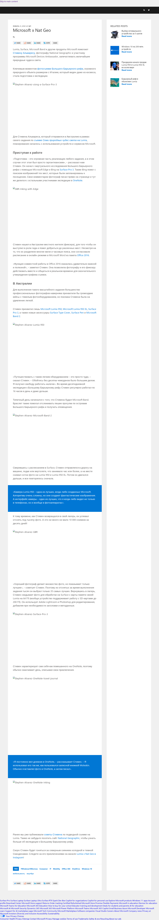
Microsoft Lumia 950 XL (75, 308)
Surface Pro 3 (67, 169)
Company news (135, 911)
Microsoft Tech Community (45, 911)
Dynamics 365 (33, 908)
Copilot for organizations (76, 900)
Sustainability (54, 913)
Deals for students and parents (116, 905)
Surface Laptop (16, 900)
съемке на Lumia (60, 140)
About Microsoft (121, 911)
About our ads (115, 918)
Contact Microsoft (37, 918)
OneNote (77, 180)
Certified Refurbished (72, 903)
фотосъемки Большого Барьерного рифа (60, 68)
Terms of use (72, 918)
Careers (110, 911)
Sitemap (25, 918)
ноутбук (30, 873)
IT (50, 869)
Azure (124, 908)
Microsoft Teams (82, 908)
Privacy (49, 918)
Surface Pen (77, 312)
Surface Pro (5, 900)
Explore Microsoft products (120, 900)
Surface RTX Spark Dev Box (53, 900)
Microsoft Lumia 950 (51, 308)
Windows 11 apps (140, 900)
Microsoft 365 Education (37, 905)
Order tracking (56, 903)
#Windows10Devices (29, 869)
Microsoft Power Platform (63, 908)
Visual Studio (101, 911)
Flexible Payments (110, 903)
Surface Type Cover (60, 312)
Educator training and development (87, 905)
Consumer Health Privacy (11, 918)
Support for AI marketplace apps (19, 911)
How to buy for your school (60, 905)
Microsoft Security (19, 908)
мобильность (19, 873)
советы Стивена (53, 834)
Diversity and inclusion (27, 913)
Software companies (86, 911)
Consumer (44, 869)
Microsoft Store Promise (92, 903)
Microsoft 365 (46, 908)
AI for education (136, 905)
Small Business (115, 908)
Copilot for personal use (98, 900)
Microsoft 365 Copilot (99, 908)
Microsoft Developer (136, 908)
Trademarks (83, 918)
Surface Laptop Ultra (32, 900)
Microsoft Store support (32, 903)
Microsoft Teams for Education (13, 905)
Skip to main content (9, 1)
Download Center (13, 903)
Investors (13, 913)
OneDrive (76, 869)
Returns (46, 903)
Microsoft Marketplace (67, 911)
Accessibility (42, 913)
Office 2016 (83, 255)
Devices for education (148, 903)
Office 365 (66, 869)
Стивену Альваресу (24, 52)
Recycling (104, 918)
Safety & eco (94, 918)
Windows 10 (87, 869)
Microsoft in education (128, 903)
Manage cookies (59, 918)
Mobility (56, 869)
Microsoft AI (5, 908)
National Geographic (69, 838)
